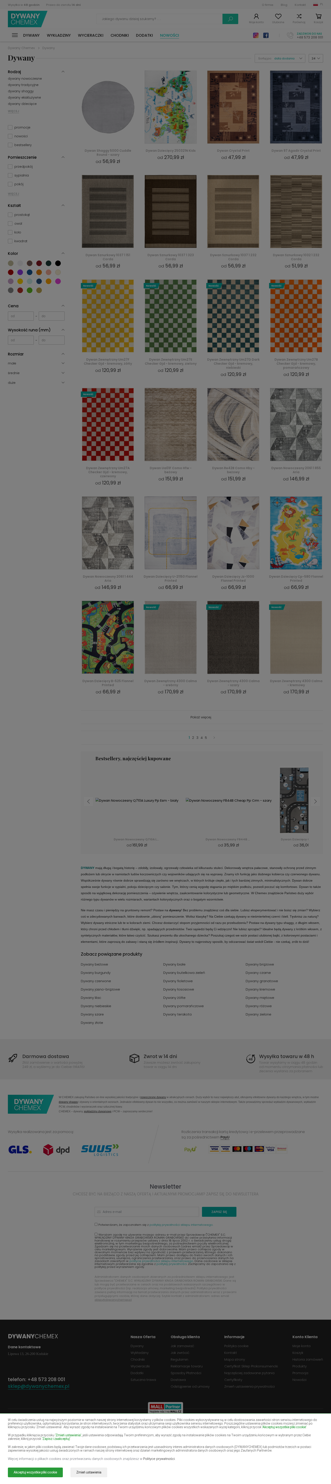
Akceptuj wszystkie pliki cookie (35, 1472)
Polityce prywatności (159, 1459)
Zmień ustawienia (88, 1472)
